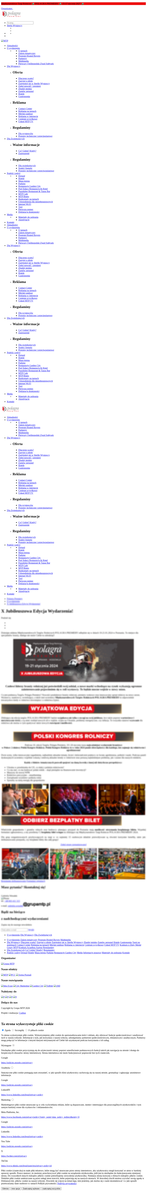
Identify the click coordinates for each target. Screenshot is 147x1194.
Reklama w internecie (28, 116)
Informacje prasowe (92, 952)
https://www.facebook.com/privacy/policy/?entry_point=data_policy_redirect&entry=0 (40, 1117)
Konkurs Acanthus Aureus (30, 947)
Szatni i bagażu (25, 168)
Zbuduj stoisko (25, 88)
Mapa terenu (24, 181)
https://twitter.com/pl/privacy (14, 1156)
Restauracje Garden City (29, 186)
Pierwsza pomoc (25, 209)
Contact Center (25, 108)
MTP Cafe (23, 194)
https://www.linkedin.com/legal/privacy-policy (22, 1094)
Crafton (22, 1013)
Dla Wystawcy (13, 66)
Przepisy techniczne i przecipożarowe (35, 136)
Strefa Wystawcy (14, 25)
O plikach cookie (36, 1030)
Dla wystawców (25, 133)
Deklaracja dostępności (28, 212)
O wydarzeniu (13, 48)
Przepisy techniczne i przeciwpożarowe (36, 171)
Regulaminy (48, 947)
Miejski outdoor (25, 114)
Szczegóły (19, 1030)
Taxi (20, 207)
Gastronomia (24, 96)
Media (10, 214)
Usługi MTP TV (25, 121)
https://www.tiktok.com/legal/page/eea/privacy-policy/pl (26, 1166)
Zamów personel (26, 91)
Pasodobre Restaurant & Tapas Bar (34, 191)
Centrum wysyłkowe (27, 119)
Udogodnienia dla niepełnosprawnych (35, 201)
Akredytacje (23, 219)
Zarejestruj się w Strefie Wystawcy (34, 83)
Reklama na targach (27, 111)
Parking (21, 183)
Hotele (21, 94)
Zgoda (8, 1030)
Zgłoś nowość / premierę (29, 86)
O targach (22, 51)
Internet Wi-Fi (24, 204)
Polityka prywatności (67, 1183)
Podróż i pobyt (13, 173)
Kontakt (10, 222)
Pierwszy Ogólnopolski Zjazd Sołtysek (36, 63)
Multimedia (23, 61)
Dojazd (21, 176)
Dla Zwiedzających (16, 138)
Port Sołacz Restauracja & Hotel (33, 189)
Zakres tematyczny (26, 53)
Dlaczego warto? (26, 78)
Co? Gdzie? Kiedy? (27, 151)
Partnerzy (22, 58)
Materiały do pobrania (28, 217)
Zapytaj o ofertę (25, 81)
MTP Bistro (23, 196)
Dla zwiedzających (27, 165)
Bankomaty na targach (28, 199)
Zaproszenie (23, 153)
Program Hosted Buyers (29, 56)
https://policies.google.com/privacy (17, 1062)
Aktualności (12, 45)
